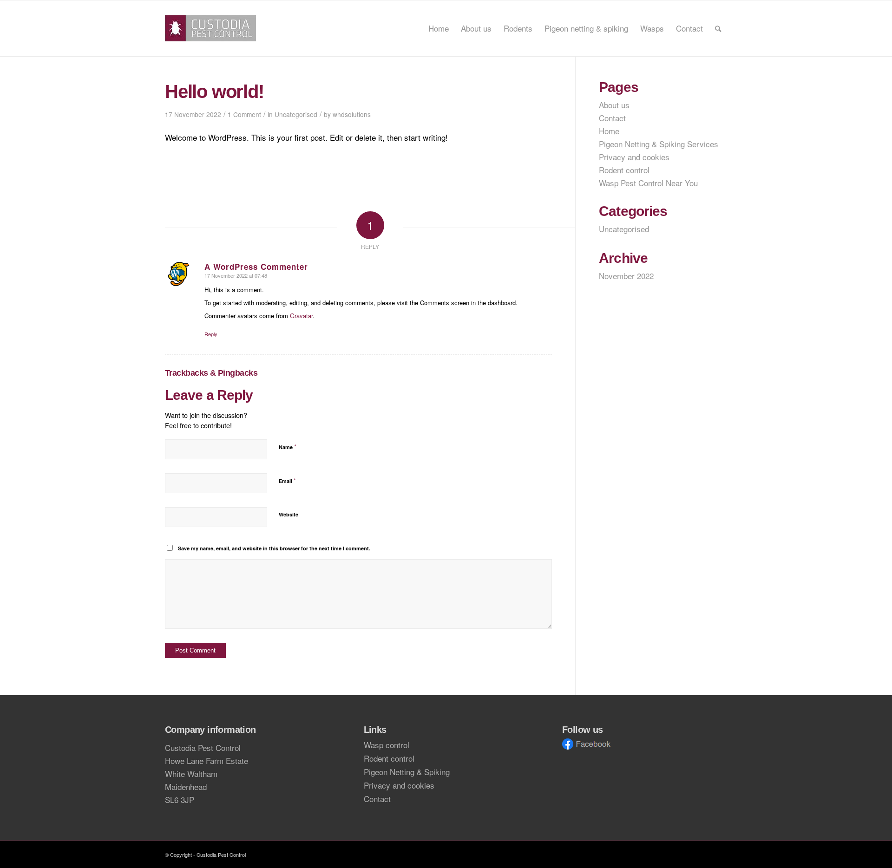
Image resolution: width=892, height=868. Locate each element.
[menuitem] (438, 28)
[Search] (718, 28)
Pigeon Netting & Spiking (407, 771)
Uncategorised (296, 114)
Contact (612, 118)
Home (609, 131)
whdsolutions (352, 114)
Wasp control (386, 745)
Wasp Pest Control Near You (648, 183)
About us (614, 105)
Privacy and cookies (634, 157)
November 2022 (626, 275)
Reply (210, 334)
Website (288, 514)
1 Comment (244, 114)
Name (287, 446)
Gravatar (301, 315)
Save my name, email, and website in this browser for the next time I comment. (274, 548)
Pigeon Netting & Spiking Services (658, 144)
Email (287, 480)
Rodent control (624, 170)
